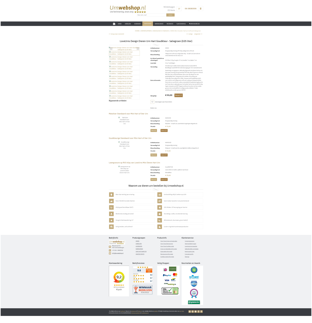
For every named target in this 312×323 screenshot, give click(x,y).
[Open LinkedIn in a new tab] (189, 311)
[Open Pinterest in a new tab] (201, 311)
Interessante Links (189, 252)
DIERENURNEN (146, 31)
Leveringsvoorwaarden (191, 246)
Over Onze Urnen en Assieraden (168, 241)
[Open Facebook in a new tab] (198, 311)
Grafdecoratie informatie (167, 257)
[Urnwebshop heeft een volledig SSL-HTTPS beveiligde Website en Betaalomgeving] (170, 294)
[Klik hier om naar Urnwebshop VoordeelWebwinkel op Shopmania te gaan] (194, 286)
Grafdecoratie (140, 254)
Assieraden (139, 246)
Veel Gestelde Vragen (190, 244)
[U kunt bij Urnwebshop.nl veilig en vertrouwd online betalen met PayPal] (167, 276)
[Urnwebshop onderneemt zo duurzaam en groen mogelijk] (194, 304)
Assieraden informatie (166, 252)
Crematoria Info (189, 254)
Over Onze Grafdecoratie (167, 246)
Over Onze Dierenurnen (166, 244)
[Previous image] (111, 48)
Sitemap (187, 257)
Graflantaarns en (141, 252)
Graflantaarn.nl (145, 313)
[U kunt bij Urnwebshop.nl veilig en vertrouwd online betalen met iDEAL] (165, 271)
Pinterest (140, 311)
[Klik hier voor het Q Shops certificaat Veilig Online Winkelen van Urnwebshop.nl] (194, 273)
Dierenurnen (139, 249)
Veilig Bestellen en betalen (191, 249)
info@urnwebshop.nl (117, 253)
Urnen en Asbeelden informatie (168, 249)
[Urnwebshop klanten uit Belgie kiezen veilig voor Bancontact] (173, 281)
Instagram (133, 311)
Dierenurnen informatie (166, 254)
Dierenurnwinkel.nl (135, 313)
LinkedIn (156, 311)
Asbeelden (139, 244)
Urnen (137, 241)
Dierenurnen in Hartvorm (161, 31)
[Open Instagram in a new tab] (192, 311)
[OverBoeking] (170, 285)
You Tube (181, 311)
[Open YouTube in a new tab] (195, 311)
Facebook (122, 311)
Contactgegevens (189, 241)
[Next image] (138, 48)
